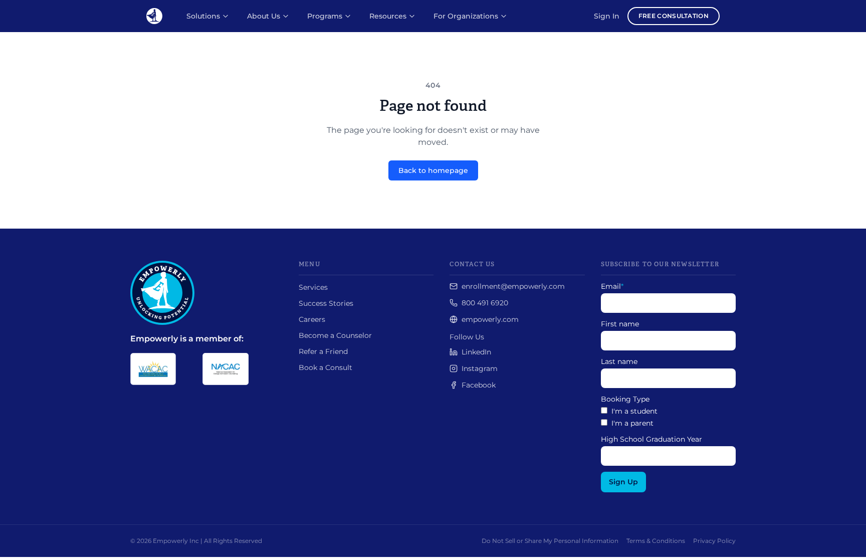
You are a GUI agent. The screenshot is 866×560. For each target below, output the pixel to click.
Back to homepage (433, 170)
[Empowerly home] (154, 16)
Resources (387, 16)
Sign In (606, 16)
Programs (324, 16)
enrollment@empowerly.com (513, 286)
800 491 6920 (485, 302)
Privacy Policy (714, 540)
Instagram (480, 368)
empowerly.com (490, 319)
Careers (312, 319)
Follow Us (467, 336)
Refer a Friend (323, 351)
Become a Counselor (335, 335)
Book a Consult (325, 367)
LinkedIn (476, 351)
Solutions (203, 16)
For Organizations (466, 16)
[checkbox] (668, 417)
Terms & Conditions (655, 540)
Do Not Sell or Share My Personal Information (550, 540)
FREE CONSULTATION (673, 16)
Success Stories (326, 303)
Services (313, 287)
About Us (263, 16)
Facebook (479, 385)
